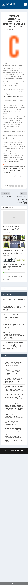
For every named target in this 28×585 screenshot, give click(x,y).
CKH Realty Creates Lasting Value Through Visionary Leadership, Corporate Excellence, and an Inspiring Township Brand (13, 335)
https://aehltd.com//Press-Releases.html (13, 96)
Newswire (14, 29)
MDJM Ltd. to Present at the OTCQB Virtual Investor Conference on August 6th (12, 416)
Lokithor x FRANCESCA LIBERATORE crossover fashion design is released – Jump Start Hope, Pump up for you (14, 252)
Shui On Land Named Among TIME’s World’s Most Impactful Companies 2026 (13, 423)
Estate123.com (19, 450)
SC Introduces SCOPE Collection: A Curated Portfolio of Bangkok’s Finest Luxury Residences (14, 429)
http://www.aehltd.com (14, 161)
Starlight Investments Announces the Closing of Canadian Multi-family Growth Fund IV (14, 266)
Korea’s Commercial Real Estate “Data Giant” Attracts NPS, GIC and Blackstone (14, 298)
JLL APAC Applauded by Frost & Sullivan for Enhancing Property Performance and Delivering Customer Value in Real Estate (12, 229)
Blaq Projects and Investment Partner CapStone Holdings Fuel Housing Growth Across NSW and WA (14, 276)
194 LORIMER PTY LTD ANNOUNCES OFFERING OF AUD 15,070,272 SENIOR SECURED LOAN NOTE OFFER (13, 316)
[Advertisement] (14, 519)
